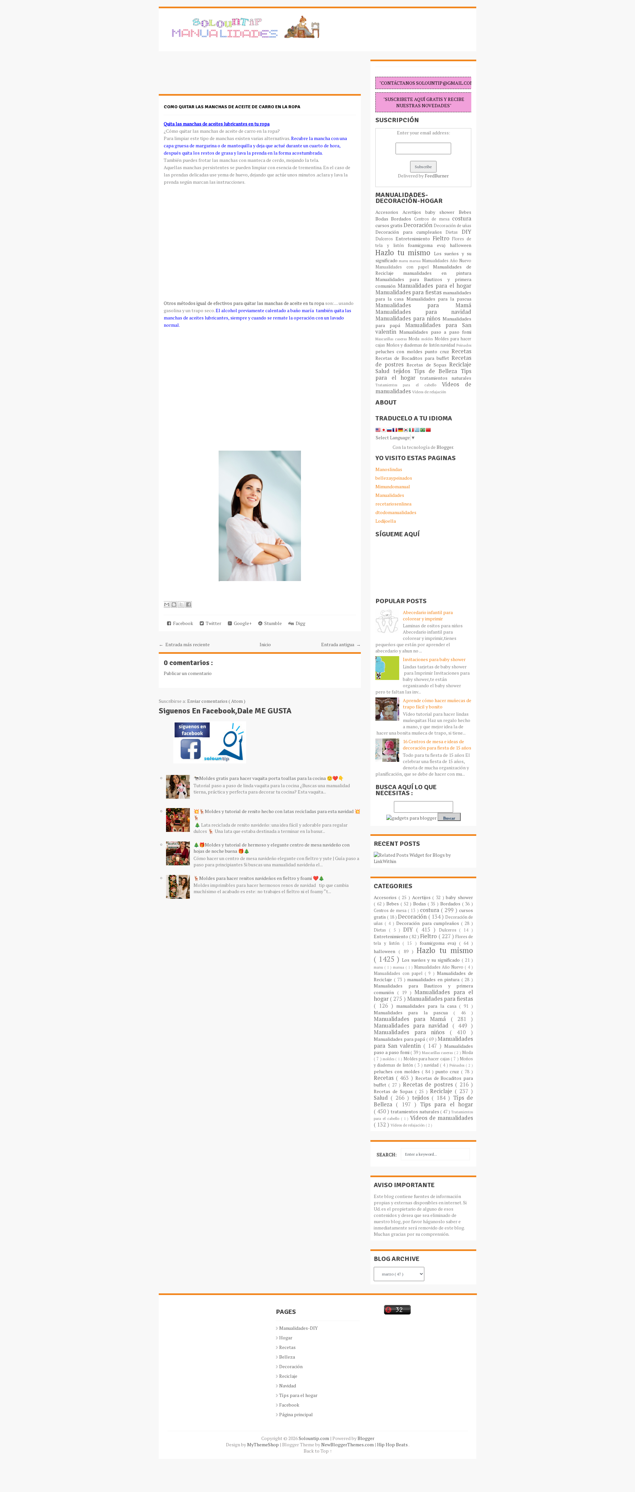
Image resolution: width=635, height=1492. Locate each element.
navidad (448, 345)
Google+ (242, 623)
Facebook (182, 623)
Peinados (463, 345)
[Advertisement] (212, 76)
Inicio (265, 644)
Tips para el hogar (446, 1104)
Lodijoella (385, 521)
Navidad (287, 1385)
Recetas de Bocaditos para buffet (413, 358)
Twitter (212, 623)
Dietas (453, 232)
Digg (299, 623)
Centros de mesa (433, 219)
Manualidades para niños (409, 318)
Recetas (461, 351)
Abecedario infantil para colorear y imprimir (428, 615)
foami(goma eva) (429, 245)
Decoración (418, 225)
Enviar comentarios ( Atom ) (216, 701)
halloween (460, 245)
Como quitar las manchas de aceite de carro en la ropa (232, 107)
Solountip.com (314, 1438)
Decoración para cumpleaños (410, 232)
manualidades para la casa (427, 1006)
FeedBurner (437, 175)
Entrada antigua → (341, 644)
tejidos (403, 371)
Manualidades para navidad (423, 311)
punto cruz (438, 351)
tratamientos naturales (446, 378)
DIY (466, 231)
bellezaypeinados (393, 478)
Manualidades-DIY (298, 1328)
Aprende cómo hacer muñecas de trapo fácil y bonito (437, 703)
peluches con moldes (400, 351)
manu (404, 260)
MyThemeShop (263, 1444)
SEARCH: (387, 1154)
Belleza (287, 1357)
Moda (414, 339)
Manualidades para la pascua (439, 299)
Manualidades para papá (400, 1039)
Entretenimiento (414, 238)
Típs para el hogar (298, 1395)
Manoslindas (388, 469)
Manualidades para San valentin (423, 328)
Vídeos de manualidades (441, 1118)
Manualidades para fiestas (409, 292)
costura (461, 218)
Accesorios (388, 212)
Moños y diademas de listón (413, 345)
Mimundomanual (392, 486)
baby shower (442, 212)
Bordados (402, 219)
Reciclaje (460, 364)
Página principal (296, 1414)
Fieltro (442, 238)
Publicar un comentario (188, 673)
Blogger (445, 447)
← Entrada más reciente (184, 644)
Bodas (383, 219)
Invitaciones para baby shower (434, 659)
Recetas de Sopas (427, 364)
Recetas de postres (429, 1084)
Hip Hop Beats (392, 1444)
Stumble (272, 623)
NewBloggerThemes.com (348, 1444)
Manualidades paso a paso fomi (435, 332)
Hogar (285, 1337)
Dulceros (385, 239)
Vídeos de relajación (429, 391)
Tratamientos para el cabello (408, 384)
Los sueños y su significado (432, 960)
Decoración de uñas (452, 225)
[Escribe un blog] (174, 604)
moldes (428, 338)
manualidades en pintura (437, 273)
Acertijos (413, 212)
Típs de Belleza (437, 371)
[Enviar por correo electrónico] (166, 604)
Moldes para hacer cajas (427, 1059)
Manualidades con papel (404, 267)
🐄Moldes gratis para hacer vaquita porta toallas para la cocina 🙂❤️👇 (268, 778)
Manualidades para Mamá (423, 305)
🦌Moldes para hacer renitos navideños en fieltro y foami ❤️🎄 (258, 878)
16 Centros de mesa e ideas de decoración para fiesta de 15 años (437, 744)
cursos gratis (389, 225)
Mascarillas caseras (391, 338)
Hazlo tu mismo (404, 252)
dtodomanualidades (395, 512)
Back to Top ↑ (318, 1451)
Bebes (465, 212)
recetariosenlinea (393, 504)
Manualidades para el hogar (434, 285)
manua (415, 260)
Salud (384, 371)
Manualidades (389, 495)
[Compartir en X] (181, 604)
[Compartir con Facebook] (188, 604)
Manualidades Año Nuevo (446, 261)
